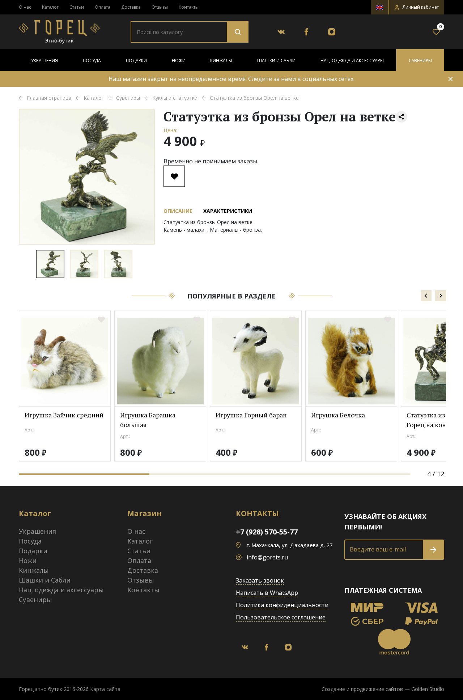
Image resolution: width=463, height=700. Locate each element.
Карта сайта (105, 689)
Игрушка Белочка (338, 415)
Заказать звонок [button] (260, 580)
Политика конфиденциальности (282, 605)
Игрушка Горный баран (251, 415)
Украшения (44, 60)
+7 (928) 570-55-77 (267, 532)
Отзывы (160, 7)
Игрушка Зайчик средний (64, 415)
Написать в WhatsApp (267, 593)
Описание (177, 210)
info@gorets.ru (267, 557)
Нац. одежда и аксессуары (352, 60)
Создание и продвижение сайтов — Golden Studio (383, 689)
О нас (25, 7)
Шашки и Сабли (276, 60)
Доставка (131, 7)
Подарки (136, 60)
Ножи (179, 60)
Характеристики (227, 210)
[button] (416, 7)
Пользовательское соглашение (281, 617)
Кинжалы (221, 60)
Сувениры (420, 60)
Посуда (92, 60)
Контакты (189, 7)
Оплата (102, 7)
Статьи (76, 7)
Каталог (50, 7)
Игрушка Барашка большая (147, 420)
